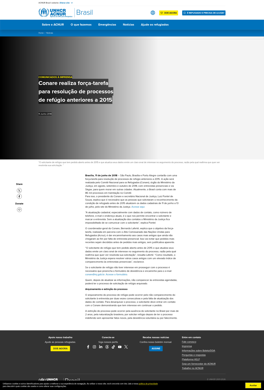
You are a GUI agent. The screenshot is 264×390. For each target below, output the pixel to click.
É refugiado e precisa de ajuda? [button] (205, 12)
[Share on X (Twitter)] (19, 190)
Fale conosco (189, 341)
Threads (107, 347)
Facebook (88, 347)
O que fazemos (81, 24)
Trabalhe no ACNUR (192, 368)
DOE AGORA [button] (170, 12)
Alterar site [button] (65, 2)
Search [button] (144, 12)
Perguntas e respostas (194, 354)
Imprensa (187, 346)
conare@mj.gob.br (95, 274)
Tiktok (113, 347)
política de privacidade (148, 384)
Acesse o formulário (116, 274)
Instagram (94, 347)
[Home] (57, 13)
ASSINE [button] (156, 348)
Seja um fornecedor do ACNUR (199, 363)
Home (41, 32)
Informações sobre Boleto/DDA (198, 350)
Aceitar (253, 385)
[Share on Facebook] (19, 196)
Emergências (107, 24)
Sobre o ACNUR (53, 24)
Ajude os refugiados (155, 24)
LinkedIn (101, 347)
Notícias (128, 24)
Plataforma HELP (191, 359)
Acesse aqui (138, 206)
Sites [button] (153, 12)
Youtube (120, 347)
